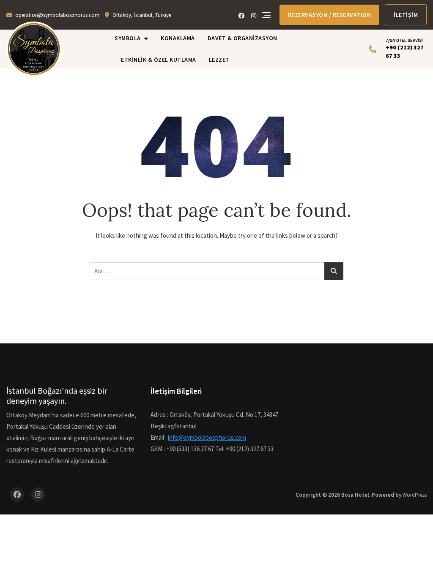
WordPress (415, 494)
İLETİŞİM (406, 15)
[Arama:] (216, 271)
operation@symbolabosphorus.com (57, 15)
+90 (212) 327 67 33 (405, 49)
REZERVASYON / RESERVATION (329, 15)
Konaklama (178, 38)
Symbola (128, 38)
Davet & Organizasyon (242, 38)
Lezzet (219, 59)
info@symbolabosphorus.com (207, 437)
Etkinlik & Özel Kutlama (158, 59)
